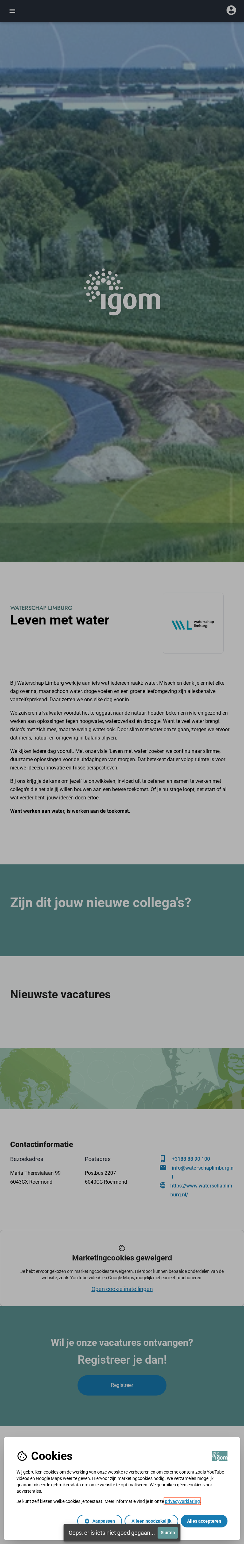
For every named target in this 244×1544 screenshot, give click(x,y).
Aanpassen (99, 1521)
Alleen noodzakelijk (151, 1521)
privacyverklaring (182, 1501)
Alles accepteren (204, 1521)
